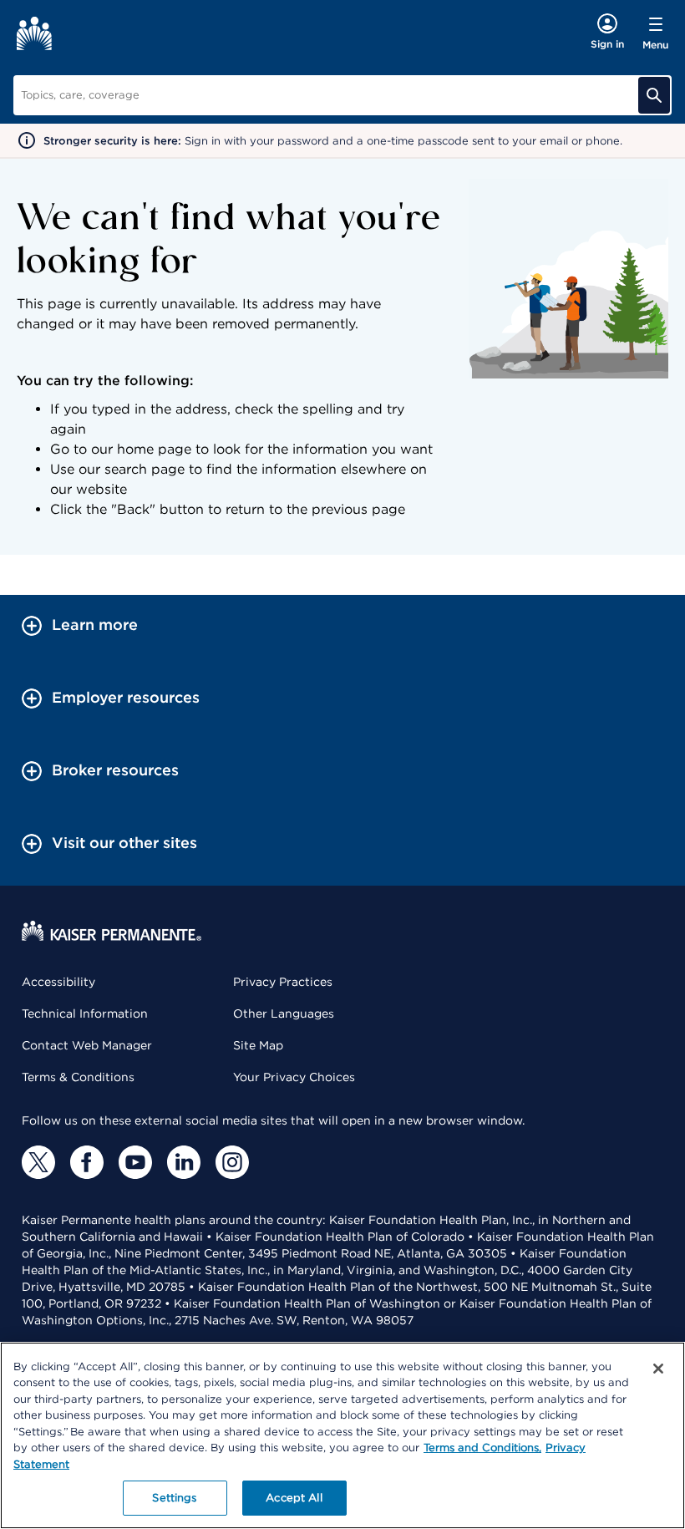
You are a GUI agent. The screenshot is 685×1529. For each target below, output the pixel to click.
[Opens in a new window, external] (38, 1162)
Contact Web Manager (87, 1045)
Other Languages (283, 1013)
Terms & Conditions (78, 1077)
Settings (174, 1497)
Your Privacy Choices (294, 1077)
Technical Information (85, 1013)
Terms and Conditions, (482, 1447)
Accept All (294, 1497)
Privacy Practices (282, 981)
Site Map (258, 1045)
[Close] (658, 1368)
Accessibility (58, 981)
